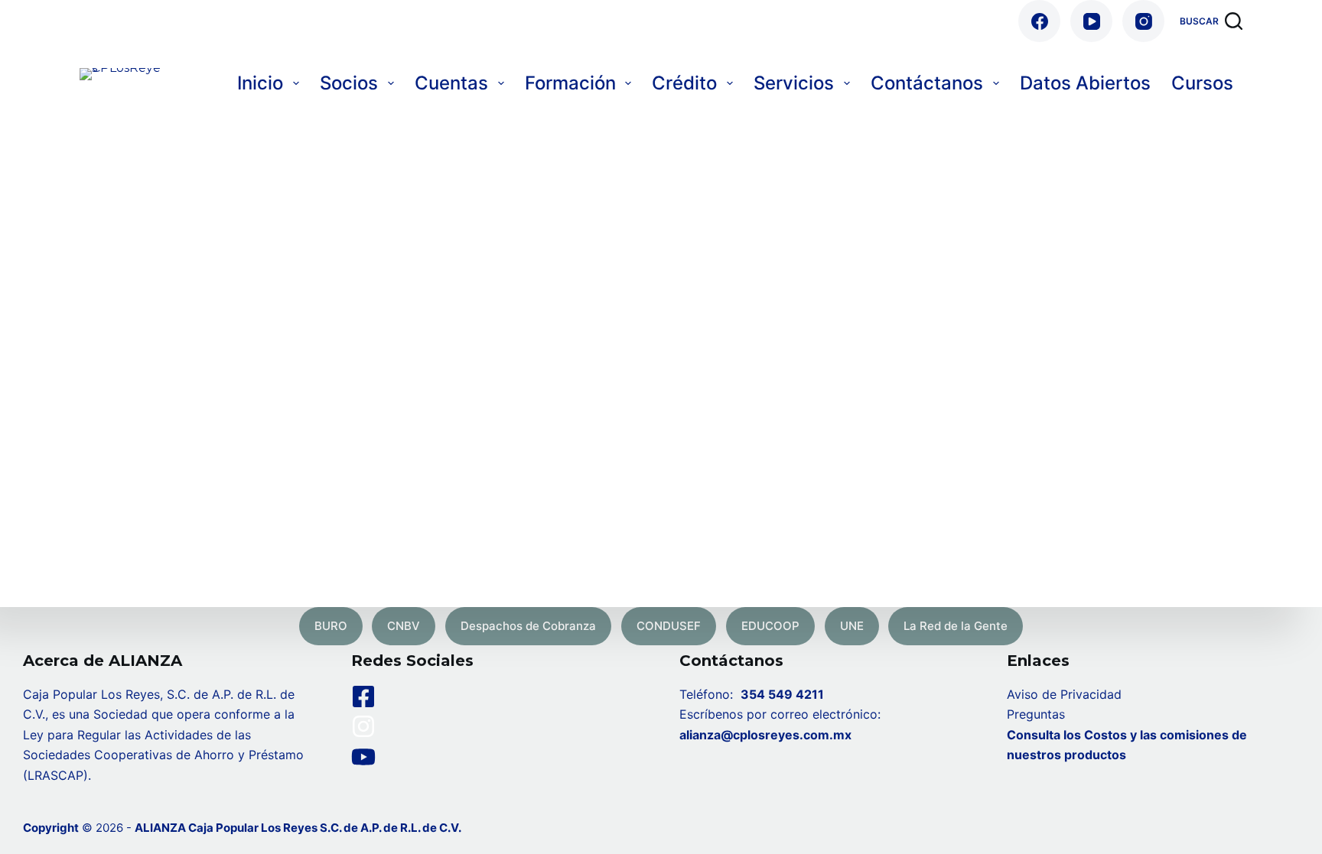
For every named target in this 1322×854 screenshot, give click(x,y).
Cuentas (451, 83)
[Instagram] (1143, 21)
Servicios (794, 83)
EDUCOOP (770, 626)
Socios (349, 83)
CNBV (403, 626)
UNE (852, 626)
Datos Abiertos (1085, 83)
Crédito (684, 83)
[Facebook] (1039, 21)
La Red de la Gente (956, 626)
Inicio (260, 83)
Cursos (1202, 83)
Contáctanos (927, 83)
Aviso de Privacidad (1064, 694)
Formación (570, 83)
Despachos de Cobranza (528, 626)
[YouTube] (1091, 21)
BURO (330, 626)
